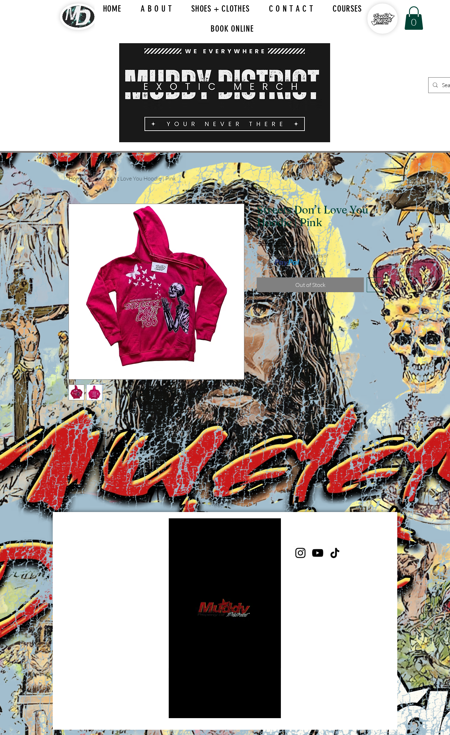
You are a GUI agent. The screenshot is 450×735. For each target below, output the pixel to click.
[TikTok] (335, 553)
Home (76, 178)
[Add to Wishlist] (374, 284)
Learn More (313, 262)
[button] (414, 18)
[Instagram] (300, 553)
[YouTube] (317, 553)
